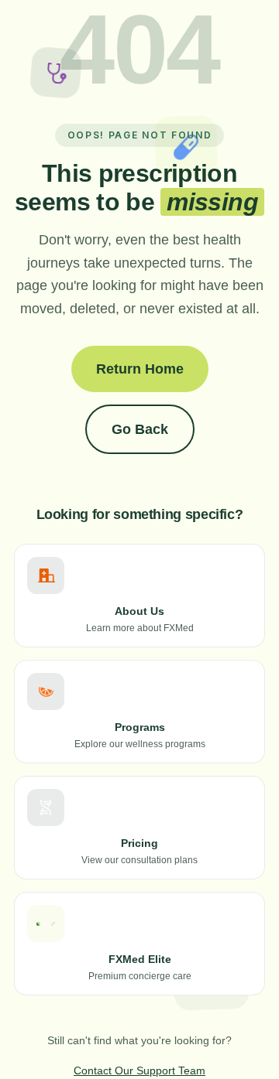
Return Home (140, 369)
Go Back (140, 429)
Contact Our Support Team (139, 1070)
